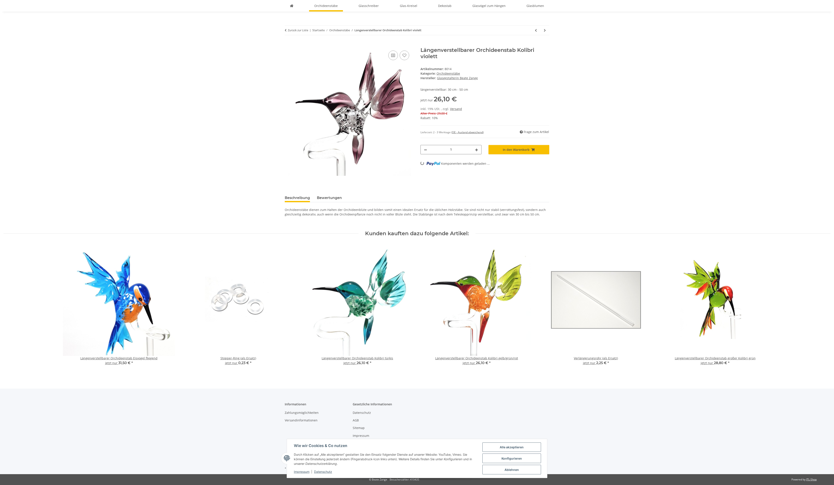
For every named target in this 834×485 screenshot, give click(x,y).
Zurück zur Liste (298, 30)
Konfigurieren (511, 458)
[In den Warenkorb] (288, 44)
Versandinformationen (301, 420)
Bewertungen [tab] (329, 198)
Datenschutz (323, 471)
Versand (456, 109)
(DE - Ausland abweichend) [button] (467, 132)
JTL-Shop (811, 479)
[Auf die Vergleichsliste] (393, 55)
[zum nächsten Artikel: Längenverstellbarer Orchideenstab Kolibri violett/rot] (544, 30)
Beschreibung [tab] (297, 198)
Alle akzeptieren (512, 447)
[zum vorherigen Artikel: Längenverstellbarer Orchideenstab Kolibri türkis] (535, 30)
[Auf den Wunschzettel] (404, 55)
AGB (356, 420)
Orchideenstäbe (448, 73)
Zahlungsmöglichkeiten (302, 413)
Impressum (301, 471)
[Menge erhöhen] (476, 149)
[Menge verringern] (425, 149)
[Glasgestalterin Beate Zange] (292, 6)
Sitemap (359, 428)
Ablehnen (512, 470)
